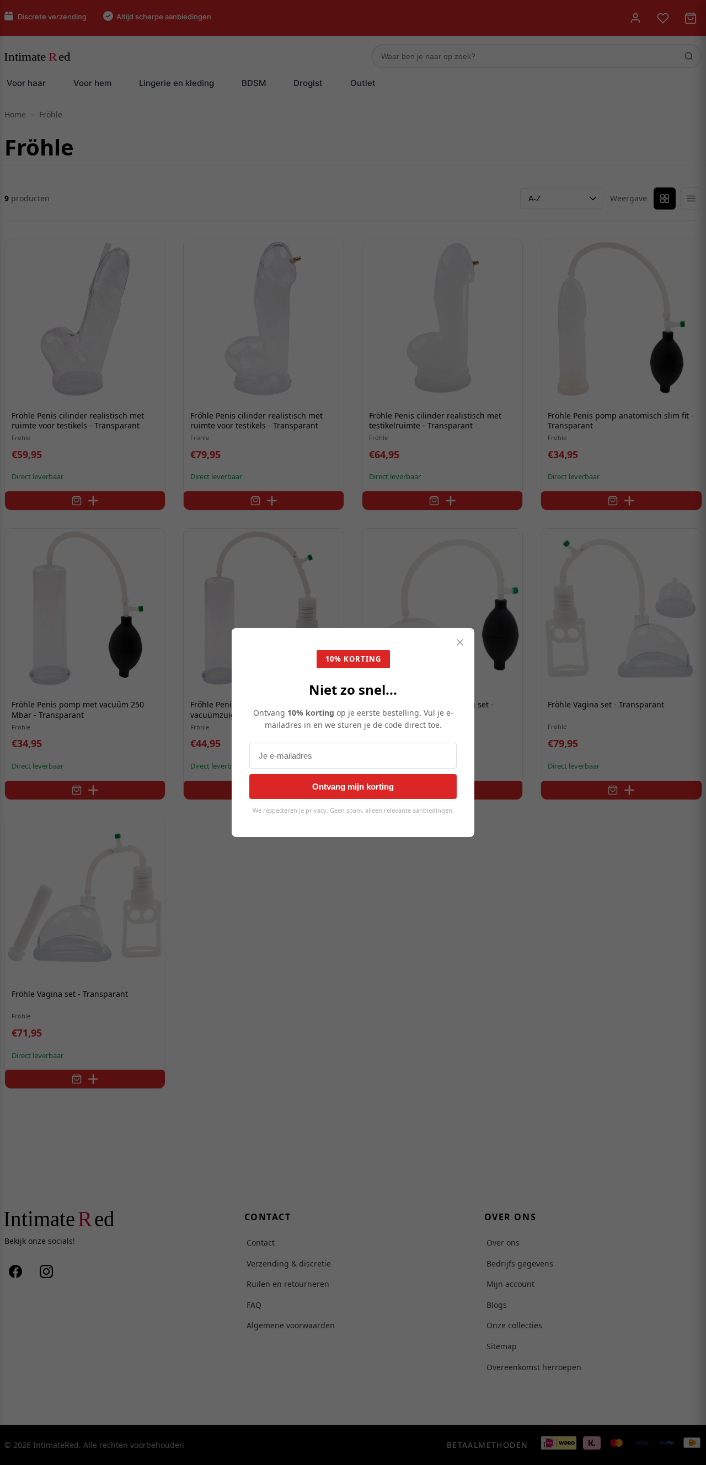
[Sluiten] (460, 643)
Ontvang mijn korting (353, 786)
